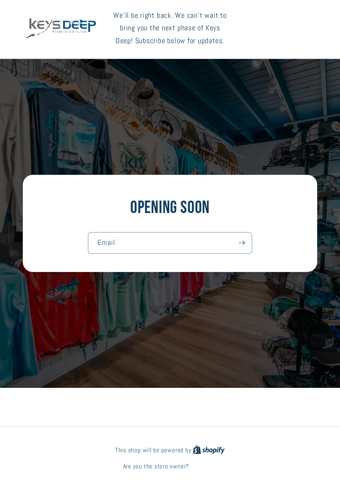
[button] (282, 28)
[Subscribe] (242, 243)
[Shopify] (209, 450)
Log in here (204, 466)
